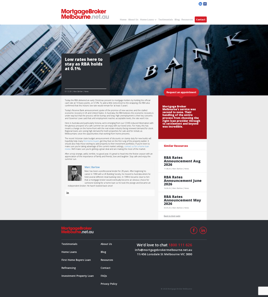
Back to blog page (172, 215)
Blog (177, 19)
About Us (133, 19)
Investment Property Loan (77, 275)
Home (123, 19)
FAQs (104, 275)
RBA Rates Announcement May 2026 (182, 200)
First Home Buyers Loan (76, 260)
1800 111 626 (180, 244)
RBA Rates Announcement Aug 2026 (182, 161)
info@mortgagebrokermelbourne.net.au (163, 250)
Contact (200, 19)
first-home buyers (91, 141)
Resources (187, 19)
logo (85, 14)
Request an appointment (181, 92)
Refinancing (68, 267)
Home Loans (147, 19)
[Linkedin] (67, 193)
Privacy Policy (109, 283)
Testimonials (165, 19)
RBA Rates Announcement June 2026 (183, 180)
